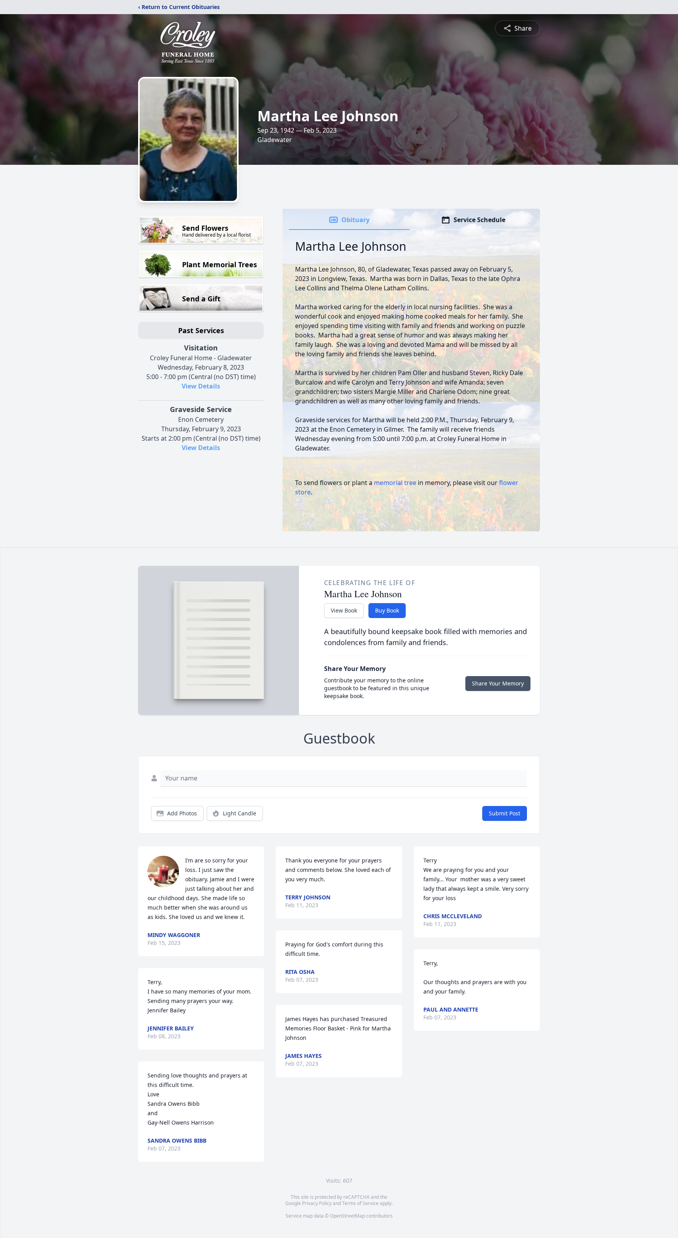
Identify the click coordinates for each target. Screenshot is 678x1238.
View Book (344, 610)
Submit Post (504, 813)
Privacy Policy (317, 1203)
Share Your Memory (498, 683)
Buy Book (387, 610)
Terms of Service (360, 1203)
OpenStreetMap (347, 1215)
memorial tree (395, 482)
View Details (201, 386)
